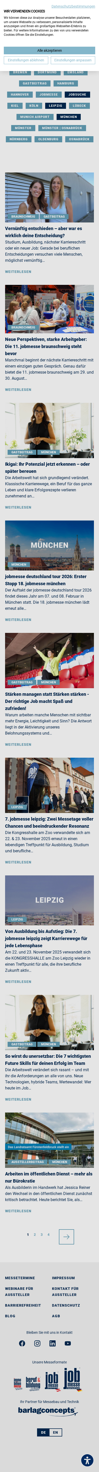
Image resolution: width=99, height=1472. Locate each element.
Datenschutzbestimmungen (73, 6)
